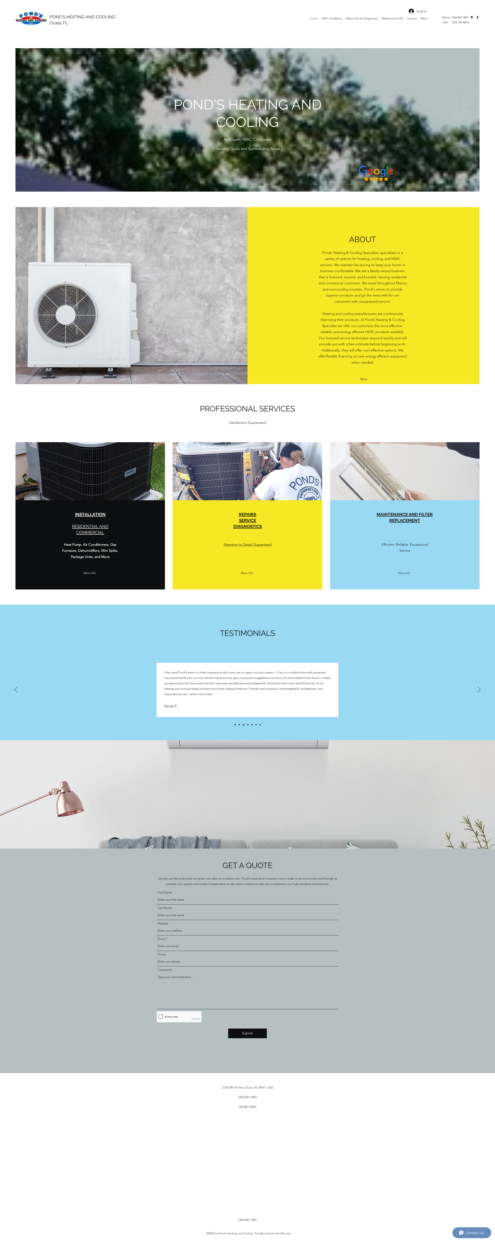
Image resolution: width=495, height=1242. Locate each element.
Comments (165, 969)
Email (161, 938)
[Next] (479, 690)
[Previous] (16, 690)
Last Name (165, 907)
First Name (165, 892)
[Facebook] (478, 17)
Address (163, 923)
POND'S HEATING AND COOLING (82, 16)
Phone (162, 954)
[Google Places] (472, 17)
